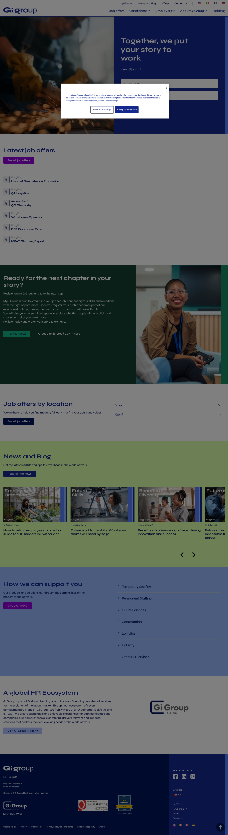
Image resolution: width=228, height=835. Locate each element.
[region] (115, 101)
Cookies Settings (102, 109)
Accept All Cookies (127, 109)
